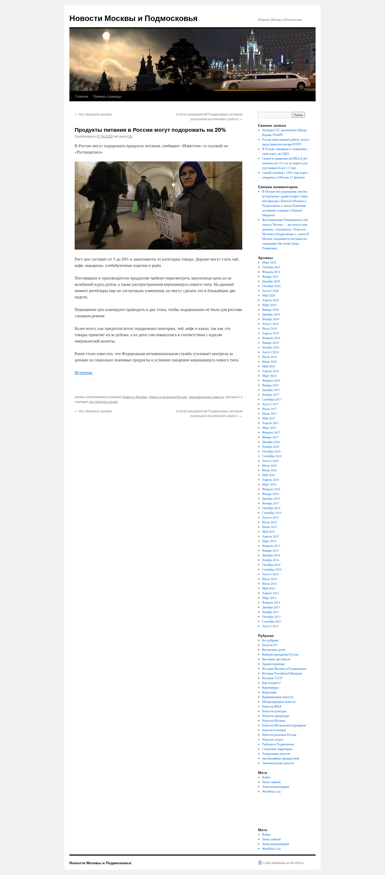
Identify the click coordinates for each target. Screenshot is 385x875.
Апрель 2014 (270, 593)
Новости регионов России (168, 396)
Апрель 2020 (270, 300)
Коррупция (269, 692)
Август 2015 (270, 517)
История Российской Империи (282, 673)
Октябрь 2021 (271, 267)
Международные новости (278, 701)
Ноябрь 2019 (270, 319)
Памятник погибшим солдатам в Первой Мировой (284, 210)
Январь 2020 (270, 309)
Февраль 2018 (271, 380)
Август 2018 (270, 352)
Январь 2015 (270, 550)
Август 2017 (270, 404)
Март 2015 (269, 541)
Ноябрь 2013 (270, 612)
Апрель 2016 (270, 479)
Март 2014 (269, 597)
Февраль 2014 (271, 602)
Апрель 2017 (270, 423)
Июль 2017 (269, 409)
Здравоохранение (273, 664)
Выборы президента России (280, 654)
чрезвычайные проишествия (280, 758)
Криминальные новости (277, 697)
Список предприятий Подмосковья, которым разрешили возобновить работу (209, 116)
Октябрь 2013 (271, 616)
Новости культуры (274, 711)
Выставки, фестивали (276, 659)
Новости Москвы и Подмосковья (133, 17)
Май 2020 (268, 295)
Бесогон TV (270, 645)
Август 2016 (270, 460)
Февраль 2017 (271, 432)
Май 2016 (268, 475)
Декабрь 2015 (271, 498)
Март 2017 (269, 427)
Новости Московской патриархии (284, 725)
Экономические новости (206, 396)
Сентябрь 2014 (272, 569)
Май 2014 (268, 588)
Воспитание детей (273, 649)
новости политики (274, 730)
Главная (81, 96)
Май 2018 (268, 366)
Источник (83, 372)
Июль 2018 (269, 357)
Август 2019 (270, 323)
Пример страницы (107, 96)
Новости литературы (275, 716)
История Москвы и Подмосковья (284, 668)
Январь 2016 (270, 494)
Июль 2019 (269, 328)
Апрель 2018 (270, 371)
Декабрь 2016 (271, 442)
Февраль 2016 (271, 489)
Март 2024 (269, 262)
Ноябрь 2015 (270, 503)
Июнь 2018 (269, 361)
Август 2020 (270, 290)
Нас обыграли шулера (93, 114)
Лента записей (271, 782)
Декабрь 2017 (271, 390)
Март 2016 (269, 484)
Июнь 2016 (269, 470)
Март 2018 (269, 375)
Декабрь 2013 (271, 607)
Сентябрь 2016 (272, 456)
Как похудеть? (271, 683)
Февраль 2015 (271, 546)
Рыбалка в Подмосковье (278, 744)
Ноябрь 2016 (270, 446)
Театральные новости (276, 753)
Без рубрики (270, 640)
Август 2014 (270, 574)
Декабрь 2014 (271, 555)
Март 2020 (269, 305)
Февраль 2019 (271, 338)
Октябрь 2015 (271, 508)
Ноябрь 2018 (270, 347)
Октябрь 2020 (271, 286)
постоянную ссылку (103, 401)
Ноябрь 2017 (270, 394)
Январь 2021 (270, 276)
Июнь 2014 (269, 583)
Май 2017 (268, 418)
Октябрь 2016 (271, 451)
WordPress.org (271, 791)
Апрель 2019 (270, 333)
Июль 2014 (269, 579)
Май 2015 (268, 531)
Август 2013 (270, 626)
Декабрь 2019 (271, 314)
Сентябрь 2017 (272, 399)
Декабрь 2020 (271, 281)
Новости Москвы (135, 396)
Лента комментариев (275, 786)
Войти (266, 777)
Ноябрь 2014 (270, 560)
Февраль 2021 (271, 272)
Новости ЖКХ (272, 706)
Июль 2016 (269, 465)
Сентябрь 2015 (272, 512)
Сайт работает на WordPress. (284, 863)
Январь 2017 (270, 437)
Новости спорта (272, 739)
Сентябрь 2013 (272, 621)
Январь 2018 (270, 385)
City (130, 136)
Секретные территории (277, 749)
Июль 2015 (269, 522)
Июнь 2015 (269, 527)
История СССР (272, 678)
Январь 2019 (270, 342)
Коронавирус (270, 687)
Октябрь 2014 (271, 564)
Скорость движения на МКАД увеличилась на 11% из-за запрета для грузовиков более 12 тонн (285, 163)
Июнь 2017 (269, 413)
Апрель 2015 (270, 536)
